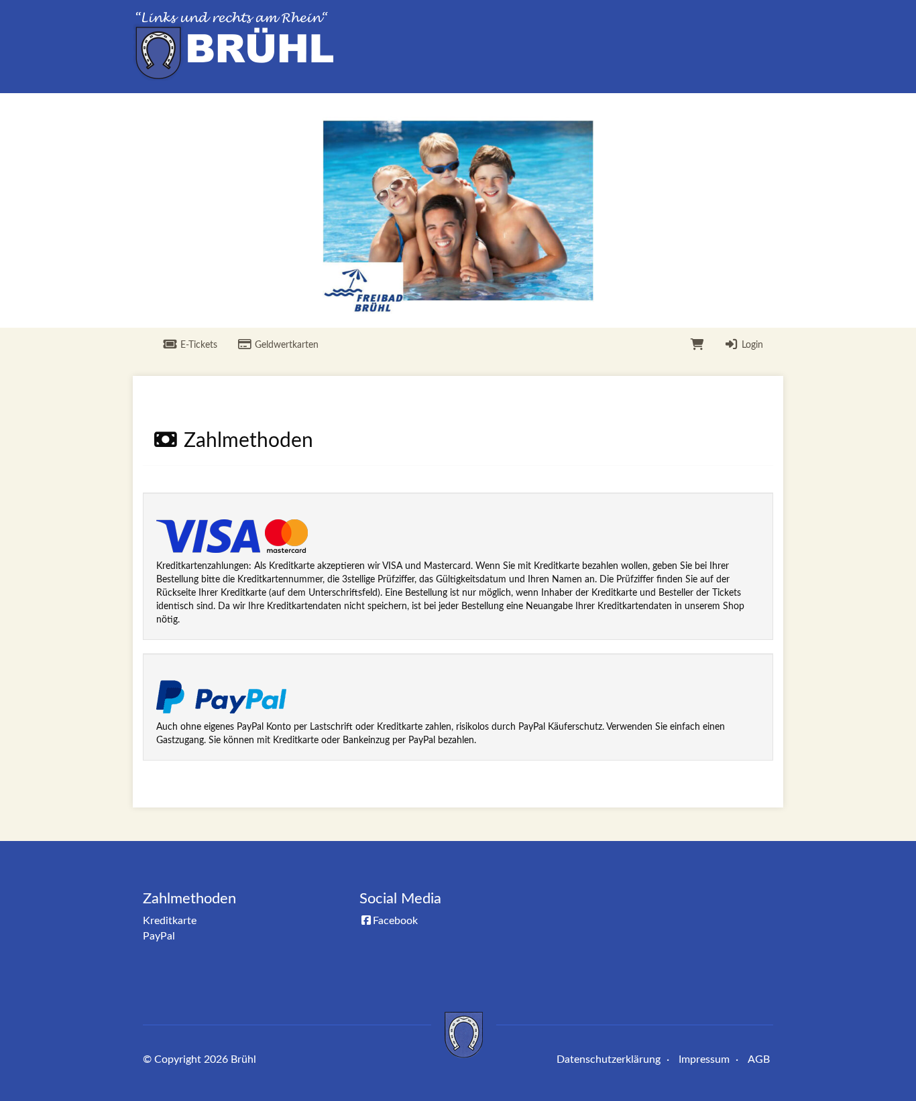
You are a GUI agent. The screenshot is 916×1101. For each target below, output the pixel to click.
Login (751, 345)
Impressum (704, 1059)
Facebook (395, 920)
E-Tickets (197, 345)
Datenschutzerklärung (609, 1059)
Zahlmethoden (189, 898)
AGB (759, 1059)
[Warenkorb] (697, 345)
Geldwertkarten (285, 345)
